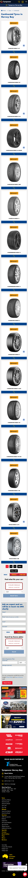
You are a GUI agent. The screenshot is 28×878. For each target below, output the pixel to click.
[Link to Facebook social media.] (14, 874)
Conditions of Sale (19, 871)
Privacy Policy (9, 677)
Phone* (10, 617)
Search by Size (5, 802)
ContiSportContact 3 (14, 320)
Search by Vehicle (6, 800)
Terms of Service (19, 677)
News (3, 838)
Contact (4, 832)
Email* (4, 622)
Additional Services (6, 828)
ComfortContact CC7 (14, 48)
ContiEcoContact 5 (14, 218)
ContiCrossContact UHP (14, 184)
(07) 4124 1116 (9, 781)
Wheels (4, 809)
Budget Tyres (5, 848)
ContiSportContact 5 (14, 354)
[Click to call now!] (19, 2)
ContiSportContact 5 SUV (14, 388)
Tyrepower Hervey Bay (15, 5)
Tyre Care (4, 805)
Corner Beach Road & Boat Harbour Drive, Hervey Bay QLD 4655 (15, 777)
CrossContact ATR (14, 558)
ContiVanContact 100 (14, 490)
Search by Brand (6, 803)
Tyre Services (5, 824)
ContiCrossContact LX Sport (14, 150)
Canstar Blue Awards (7, 847)
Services (4, 815)
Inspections (4, 820)
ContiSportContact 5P (14, 422)
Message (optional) (7, 665)
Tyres (3, 798)
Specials (4, 830)
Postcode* (4, 626)
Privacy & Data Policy (10, 871)
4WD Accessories (6, 817)
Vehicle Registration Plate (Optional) (8, 659)
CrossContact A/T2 (14, 524)
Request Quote (7, 682)
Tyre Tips (4, 807)
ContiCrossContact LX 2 (14, 116)
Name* (4, 612)
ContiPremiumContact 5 (14, 286)
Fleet (3, 836)
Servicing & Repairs (6, 822)
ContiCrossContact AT (14, 82)
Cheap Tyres (5, 850)
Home (4, 10)
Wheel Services (5, 826)
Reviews (4, 840)
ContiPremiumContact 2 (14, 252)
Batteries (4, 819)
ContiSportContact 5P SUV (14, 456)
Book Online (5, 834)
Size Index (4, 845)
